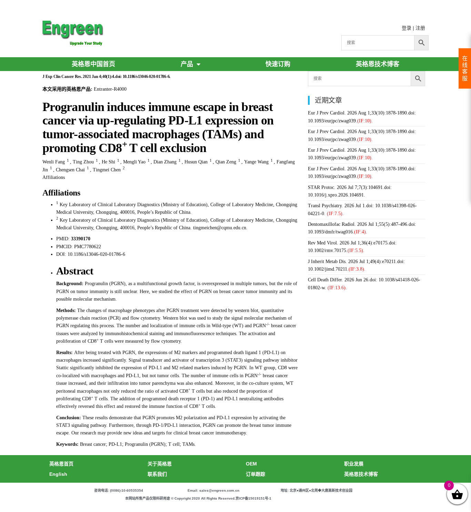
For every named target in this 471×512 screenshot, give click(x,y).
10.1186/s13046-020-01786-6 (96, 254)
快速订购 (277, 64)
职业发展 (353, 463)
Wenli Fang (53, 161)
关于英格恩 (160, 463)
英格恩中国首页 (93, 64)
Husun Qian (196, 161)
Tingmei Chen (107, 169)
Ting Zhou (83, 161)
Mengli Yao (134, 161)
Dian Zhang (165, 161)
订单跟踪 (255, 474)
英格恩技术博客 (377, 64)
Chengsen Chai (70, 169)
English (58, 474)
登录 (406, 28)
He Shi (108, 161)
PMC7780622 (87, 246)
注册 (420, 28)
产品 (187, 64)
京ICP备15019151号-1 (253, 498)
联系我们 (157, 474)
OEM (251, 463)
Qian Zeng (226, 161)
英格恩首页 (61, 463)
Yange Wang (256, 161)
